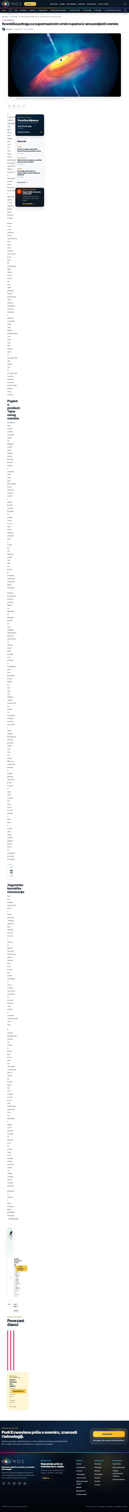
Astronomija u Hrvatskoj (112, 10)
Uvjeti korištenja (119, 1479)
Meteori (22, 10)
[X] (9, 1483)
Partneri (97, 1478)
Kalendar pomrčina (30, 132)
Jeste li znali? (103, 4)
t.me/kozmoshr (13, 1218)
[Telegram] (19, 1483)
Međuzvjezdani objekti (57, 10)
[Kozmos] (11, 4)
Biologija (97, 10)
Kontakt (97, 1481)
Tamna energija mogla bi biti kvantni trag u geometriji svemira (29, 150)
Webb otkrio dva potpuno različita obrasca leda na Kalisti (29, 161)
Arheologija (86, 10)
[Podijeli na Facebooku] (9, 106)
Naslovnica (5, 16)
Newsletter (98, 1474)
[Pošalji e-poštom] (24, 106)
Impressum (117, 1464)
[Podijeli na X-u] (14, 106)
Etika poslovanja (119, 1467)
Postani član (107, 1434)
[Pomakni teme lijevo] (10, 10)
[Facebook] (4, 1483)
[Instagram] (14, 1483)
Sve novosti (21, 182)
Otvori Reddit (27, 204)
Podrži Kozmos (18, 1391)
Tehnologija (91, 4)
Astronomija (71, 4)
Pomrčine (97, 1467)
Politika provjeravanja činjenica (118, 1473)
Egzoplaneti (42, 10)
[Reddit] (25, 1483)
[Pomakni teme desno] (125, 10)
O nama (97, 1485)
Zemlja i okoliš (74, 10)
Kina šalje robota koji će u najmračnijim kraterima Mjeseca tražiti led (28, 173)
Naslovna (54, 4)
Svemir (62, 4)
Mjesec (31, 10)
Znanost (81, 4)
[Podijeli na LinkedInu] (19, 106)
